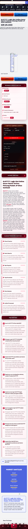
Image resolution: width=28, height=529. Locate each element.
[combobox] (12, 2)
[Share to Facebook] (8, 523)
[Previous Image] (1, 41)
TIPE (15, 128)
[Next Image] (27, 41)
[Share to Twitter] (4, 523)
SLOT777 (5, 191)
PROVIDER (6, 128)
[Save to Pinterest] (16, 523)
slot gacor (9, 204)
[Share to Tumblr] (23, 523)
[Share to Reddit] (20, 523)
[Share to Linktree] (12, 523)
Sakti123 (5, 220)
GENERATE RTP (14, 137)
